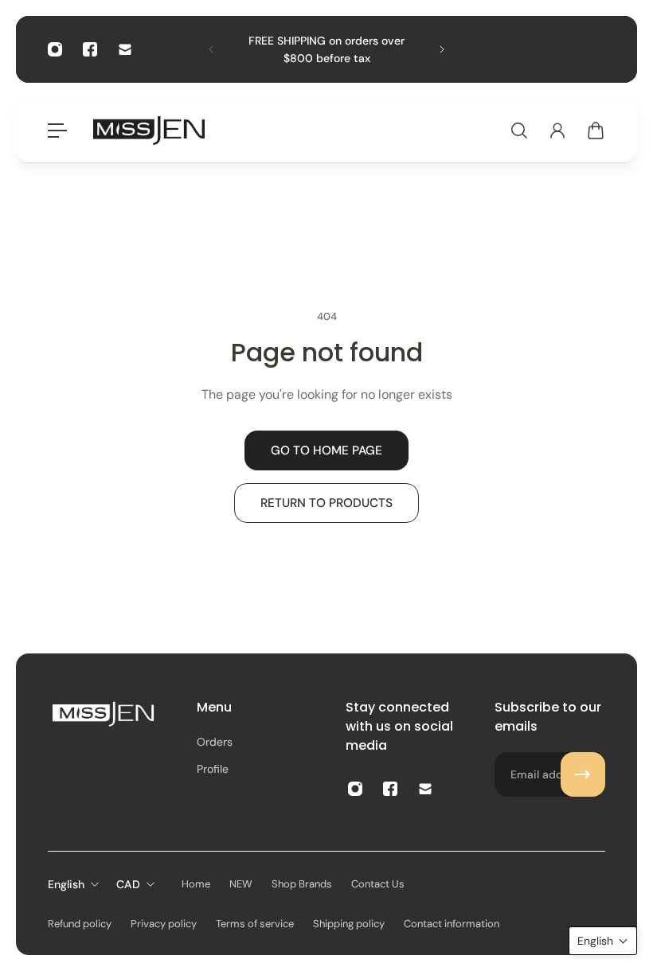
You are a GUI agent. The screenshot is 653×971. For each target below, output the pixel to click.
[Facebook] (90, 49)
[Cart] (596, 130)
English (66, 884)
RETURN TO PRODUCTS (326, 503)
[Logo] (149, 130)
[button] (602, 940)
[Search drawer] (519, 130)
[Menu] (57, 130)
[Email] (125, 49)
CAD (128, 884)
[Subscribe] (583, 774)
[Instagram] (54, 49)
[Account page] (557, 130)
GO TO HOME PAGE (326, 450)
